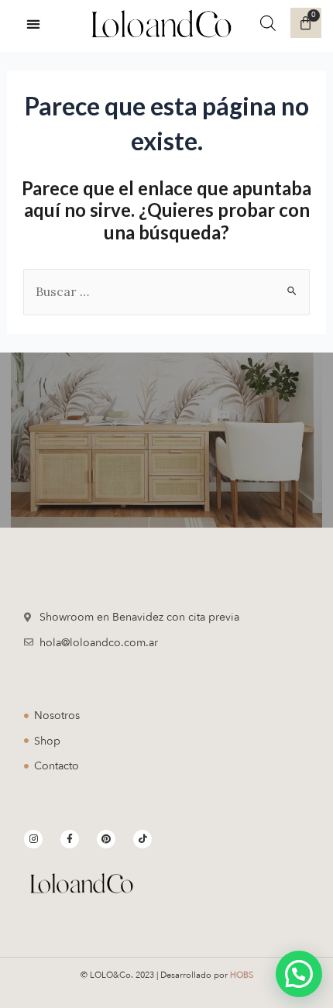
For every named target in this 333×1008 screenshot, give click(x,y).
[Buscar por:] (166, 291)
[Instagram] (33, 839)
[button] (33, 23)
